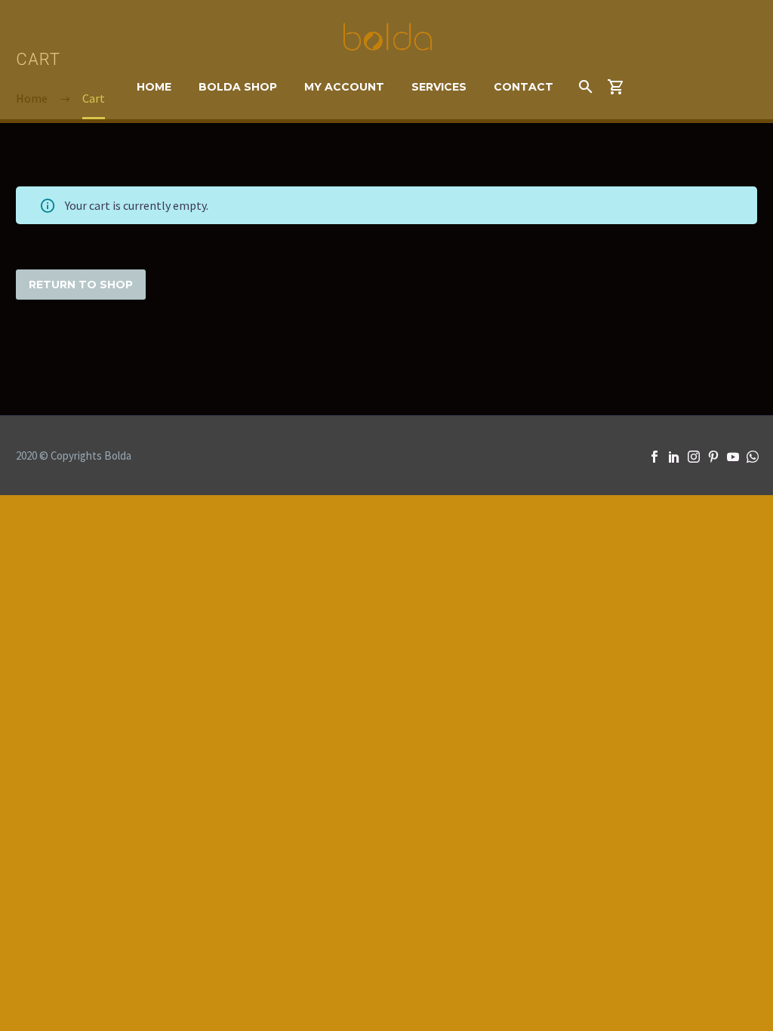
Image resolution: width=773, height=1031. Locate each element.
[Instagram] (694, 457)
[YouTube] (733, 457)
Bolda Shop (238, 87)
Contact (523, 87)
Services (439, 87)
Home (154, 87)
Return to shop (81, 284)
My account (344, 87)
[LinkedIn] (674, 457)
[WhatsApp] (753, 457)
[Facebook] (654, 457)
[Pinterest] (713, 457)
